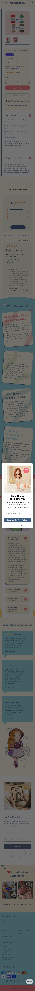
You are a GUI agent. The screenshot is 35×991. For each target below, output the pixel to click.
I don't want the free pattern (17, 524)
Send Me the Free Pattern (17, 520)
